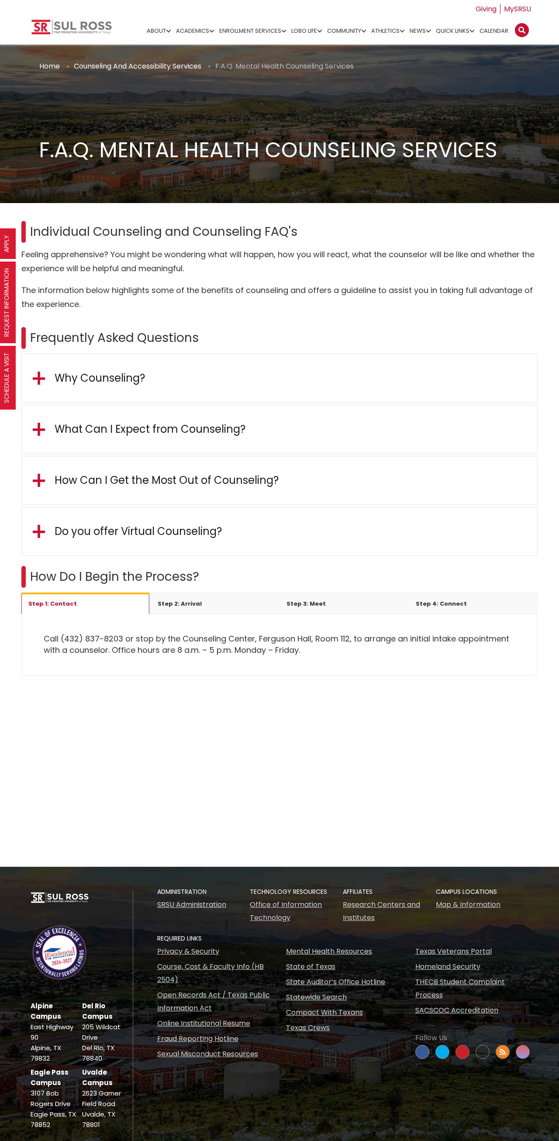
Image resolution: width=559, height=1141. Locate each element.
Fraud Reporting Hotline (197, 1039)
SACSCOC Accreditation (456, 1010)
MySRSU (517, 9)
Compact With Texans (324, 1012)
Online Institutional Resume (203, 1023)
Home (49, 66)
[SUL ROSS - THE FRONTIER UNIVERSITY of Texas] (71, 30)
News (418, 31)
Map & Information (468, 905)
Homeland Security (447, 967)
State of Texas (310, 967)
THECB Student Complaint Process (460, 988)
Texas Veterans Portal (453, 951)
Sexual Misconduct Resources (207, 1054)
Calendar (494, 31)
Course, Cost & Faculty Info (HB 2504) (210, 973)
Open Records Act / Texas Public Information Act (213, 1001)
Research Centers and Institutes (381, 911)
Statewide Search (316, 997)
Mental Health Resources (329, 951)
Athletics (385, 31)
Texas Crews (308, 1028)
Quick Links (452, 31)
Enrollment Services (250, 31)
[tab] (85, 603)
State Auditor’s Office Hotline (335, 982)
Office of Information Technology (286, 911)
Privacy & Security (188, 951)
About (156, 31)
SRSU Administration (191, 905)
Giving (486, 9)
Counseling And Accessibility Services (137, 66)
